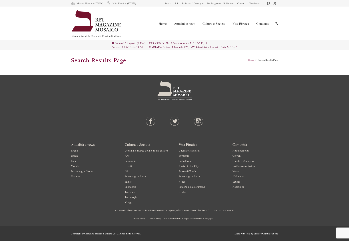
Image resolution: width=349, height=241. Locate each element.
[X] (275, 3)
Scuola (236, 181)
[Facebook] (268, 3)
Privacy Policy (139, 218)
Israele (74, 155)
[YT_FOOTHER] (198, 121)
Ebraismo (184, 155)
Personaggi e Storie (82, 171)
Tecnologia (131, 197)
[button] (198, 23)
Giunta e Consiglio (243, 161)
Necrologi (238, 186)
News (235, 171)
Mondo (75, 166)
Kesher (183, 192)
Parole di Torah (187, 171)
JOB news (238, 176)
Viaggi (128, 202)
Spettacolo (131, 186)
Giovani (236, 155)
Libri (127, 171)
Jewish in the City (189, 166)
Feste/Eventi (185, 161)
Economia (130, 161)
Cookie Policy (155, 218)
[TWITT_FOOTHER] (174, 121)
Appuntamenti (240, 150)
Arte (127, 155)
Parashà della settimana (192, 186)
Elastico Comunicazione (266, 233)
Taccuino (76, 176)
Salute (128, 181)
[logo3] (96, 23)
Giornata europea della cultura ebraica (146, 150)
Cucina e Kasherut (189, 150)
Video (182, 181)
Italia (74, 161)
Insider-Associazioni (244, 166)
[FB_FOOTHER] (151, 121)
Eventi (74, 150)
